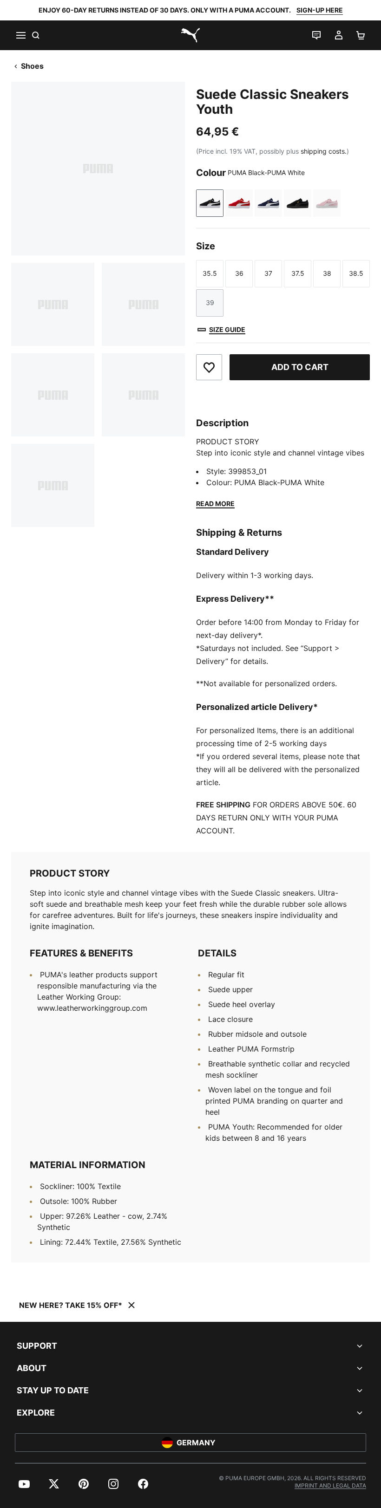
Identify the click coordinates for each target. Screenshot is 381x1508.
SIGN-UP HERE (319, 10)
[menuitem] (24, 1484)
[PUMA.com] (190, 35)
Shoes (32, 66)
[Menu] (20, 35)
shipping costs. (324, 151)
